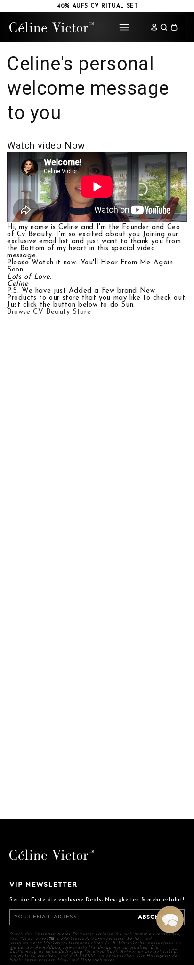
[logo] (51, 27)
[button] (174, 27)
